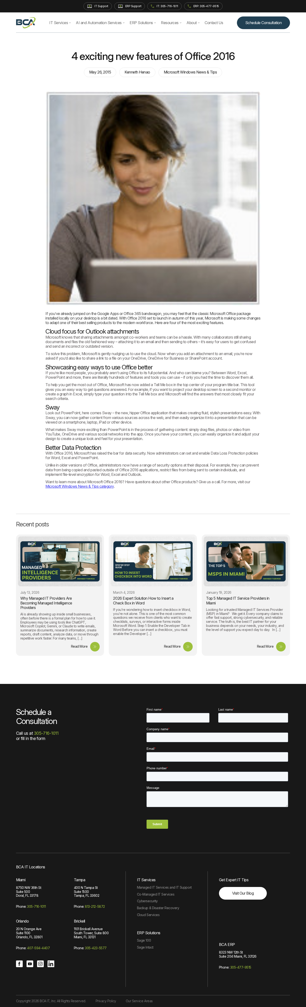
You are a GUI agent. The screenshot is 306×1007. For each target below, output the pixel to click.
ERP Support (133, 6)
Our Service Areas (139, 1001)
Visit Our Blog (243, 893)
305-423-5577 (95, 948)
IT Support (101, 6)
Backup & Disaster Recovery (158, 908)
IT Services (58, 22)
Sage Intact (145, 947)
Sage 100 (144, 940)
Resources (170, 22)
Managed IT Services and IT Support (164, 887)
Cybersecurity (147, 901)
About (191, 22)
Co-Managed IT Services (155, 894)
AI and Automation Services (99, 22)
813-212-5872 (95, 906)
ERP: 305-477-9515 (206, 6)
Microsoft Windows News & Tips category (79, 486)
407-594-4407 (38, 948)
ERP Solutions (141, 22)
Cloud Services (148, 915)
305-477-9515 (240, 967)
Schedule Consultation (263, 22)
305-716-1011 (46, 733)
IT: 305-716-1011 (167, 6)
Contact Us (214, 22)
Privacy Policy (106, 1001)
